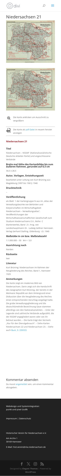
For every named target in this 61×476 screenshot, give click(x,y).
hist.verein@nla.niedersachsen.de (29, 447)
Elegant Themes (30, 468)
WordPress (30, 472)
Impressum (11, 418)
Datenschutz (25, 418)
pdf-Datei (30, 129)
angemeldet (21, 384)
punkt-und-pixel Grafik (17, 409)
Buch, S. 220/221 (19, 330)
